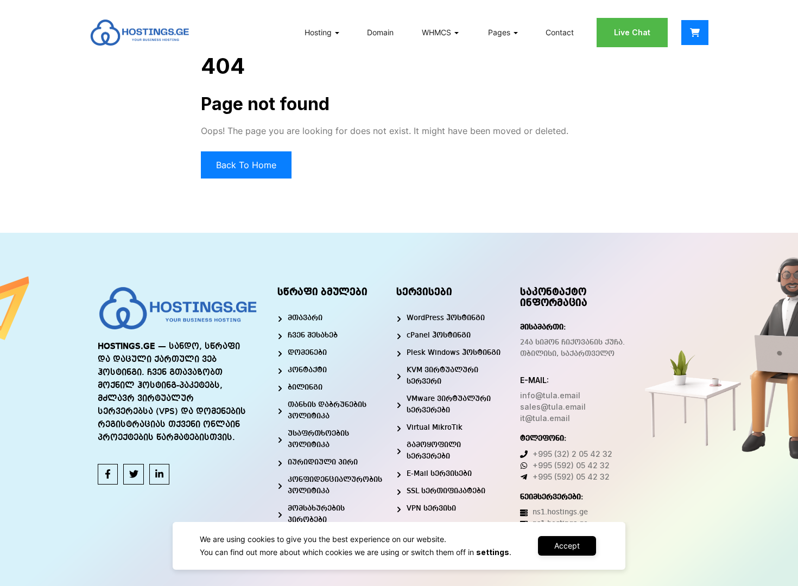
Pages (499, 32)
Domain (380, 32)
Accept (567, 545)
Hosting (318, 32)
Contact (560, 32)
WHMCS (436, 32)
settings (492, 552)
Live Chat (632, 32)
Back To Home (246, 165)
